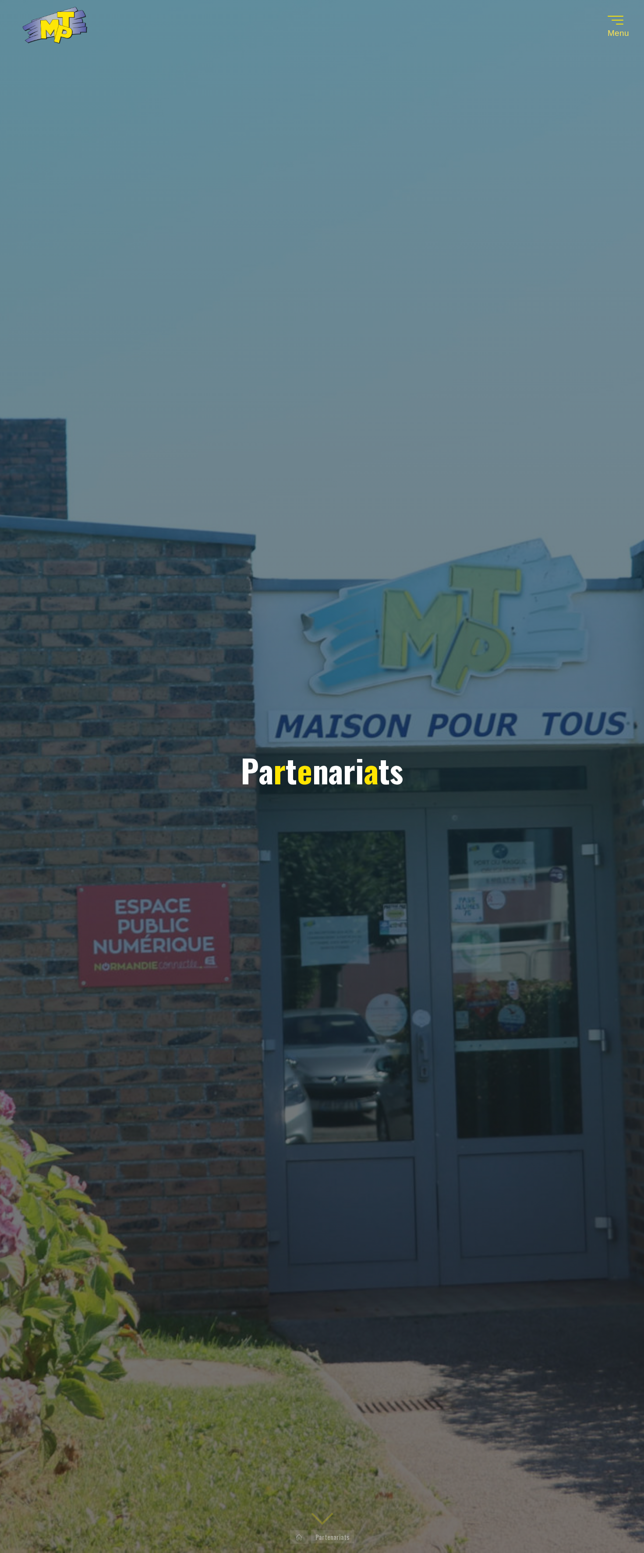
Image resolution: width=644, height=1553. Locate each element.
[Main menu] (615, 20)
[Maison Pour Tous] (54, 27)
